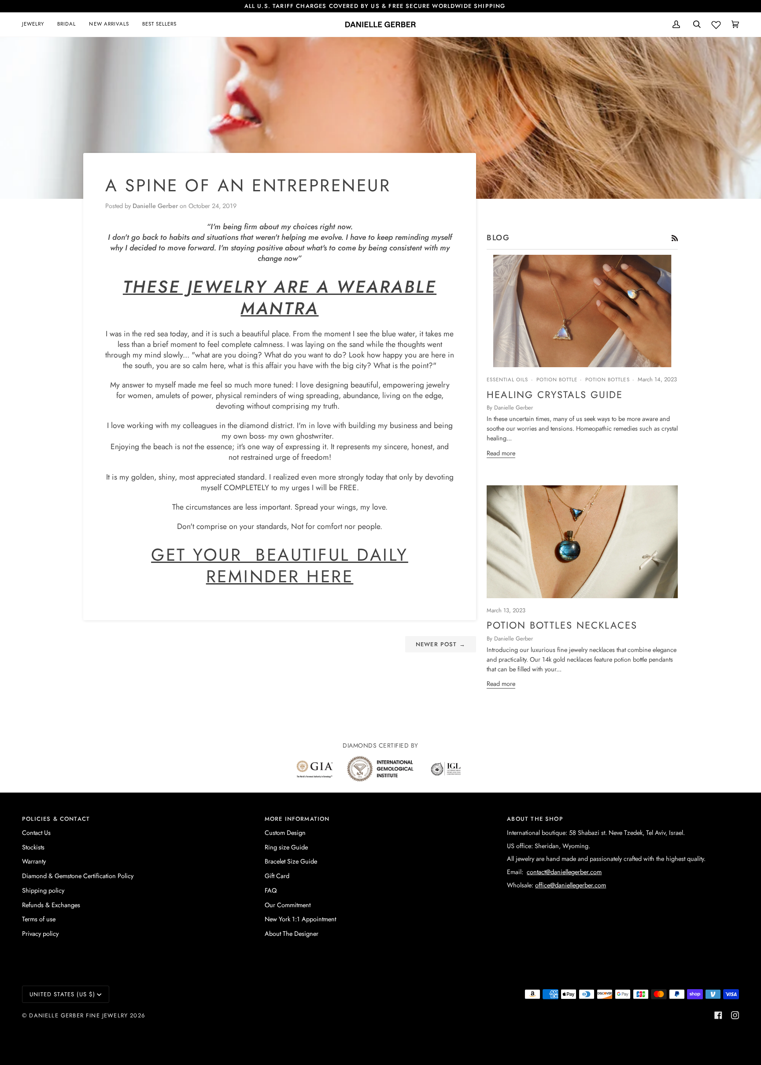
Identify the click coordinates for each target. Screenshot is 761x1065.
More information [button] (297, 819)
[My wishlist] (716, 23)
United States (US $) (62, 994)
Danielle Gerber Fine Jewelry (78, 1015)
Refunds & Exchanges (51, 904)
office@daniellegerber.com (570, 885)
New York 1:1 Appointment (300, 918)
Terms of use (38, 918)
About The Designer (291, 933)
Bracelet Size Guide (291, 861)
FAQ (271, 890)
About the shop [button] (535, 819)
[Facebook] (718, 1015)
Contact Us (36, 832)
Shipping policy (43, 890)
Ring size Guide (286, 847)
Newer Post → (440, 644)
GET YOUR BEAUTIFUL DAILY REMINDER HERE (279, 565)
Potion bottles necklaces (562, 625)
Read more (501, 453)
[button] (36, 24)
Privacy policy (40, 933)
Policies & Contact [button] (56, 819)
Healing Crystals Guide (555, 394)
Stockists (33, 847)
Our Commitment (287, 904)
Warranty (34, 861)
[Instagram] (735, 1015)
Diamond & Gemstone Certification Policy (77, 875)
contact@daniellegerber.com (564, 871)
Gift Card (277, 875)
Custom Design (285, 832)
